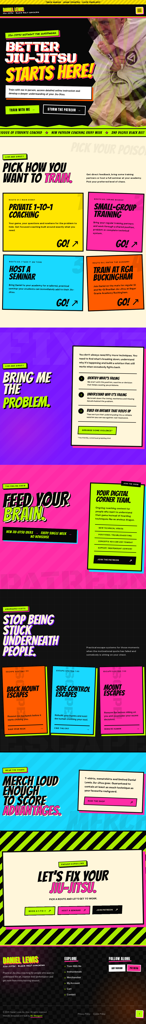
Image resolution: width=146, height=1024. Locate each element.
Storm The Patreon (61, 109)
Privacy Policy (84, 1014)
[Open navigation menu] (139, 10)
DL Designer (36, 1016)
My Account (73, 983)
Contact (71, 994)
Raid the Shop (110, 802)
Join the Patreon (114, 560)
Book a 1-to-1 (40, 911)
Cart (69, 989)
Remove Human (122, 728)
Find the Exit (72, 729)
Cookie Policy (99, 1014)
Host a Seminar (74, 910)
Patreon (134, 968)
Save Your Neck (25, 728)
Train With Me (19, 109)
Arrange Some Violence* (97, 430)
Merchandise (74, 977)
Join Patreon (107, 910)
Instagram (117, 968)
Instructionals (74, 972)
